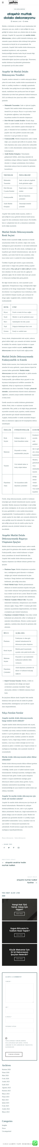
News (4, 1128)
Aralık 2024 (6, 1109)
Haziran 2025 (6, 1090)
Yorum (8, 981)
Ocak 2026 (5, 1078)
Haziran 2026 (6, 1069)
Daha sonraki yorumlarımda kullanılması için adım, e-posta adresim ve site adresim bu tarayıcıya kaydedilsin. (19, 1044)
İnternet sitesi (11, 1026)
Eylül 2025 (5, 1084)
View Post (19, 913)
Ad (7, 1007)
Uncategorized (19, 9)
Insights (4, 1125)
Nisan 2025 (5, 1097)
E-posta (9, 1016)
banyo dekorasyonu (8, 838)
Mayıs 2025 (6, 1094)
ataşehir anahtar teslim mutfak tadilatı (19, 862)
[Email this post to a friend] (18, 848)
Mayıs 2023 (6, 1112)
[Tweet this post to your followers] (9, 848)
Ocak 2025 (5, 1106)
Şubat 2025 (5, 1103)
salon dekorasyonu (20, 838)
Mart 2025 (5, 1100)
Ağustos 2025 (6, 1087)
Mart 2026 (5, 1075)
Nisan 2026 (5, 1072)
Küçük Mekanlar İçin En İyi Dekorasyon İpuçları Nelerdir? (19, 952)
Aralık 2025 (6, 1081)
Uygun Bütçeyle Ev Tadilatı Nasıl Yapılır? (19, 929)
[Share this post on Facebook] (4, 848)
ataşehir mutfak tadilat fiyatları (19, 880)
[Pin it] (14, 848)
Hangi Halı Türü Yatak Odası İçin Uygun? (19, 906)
